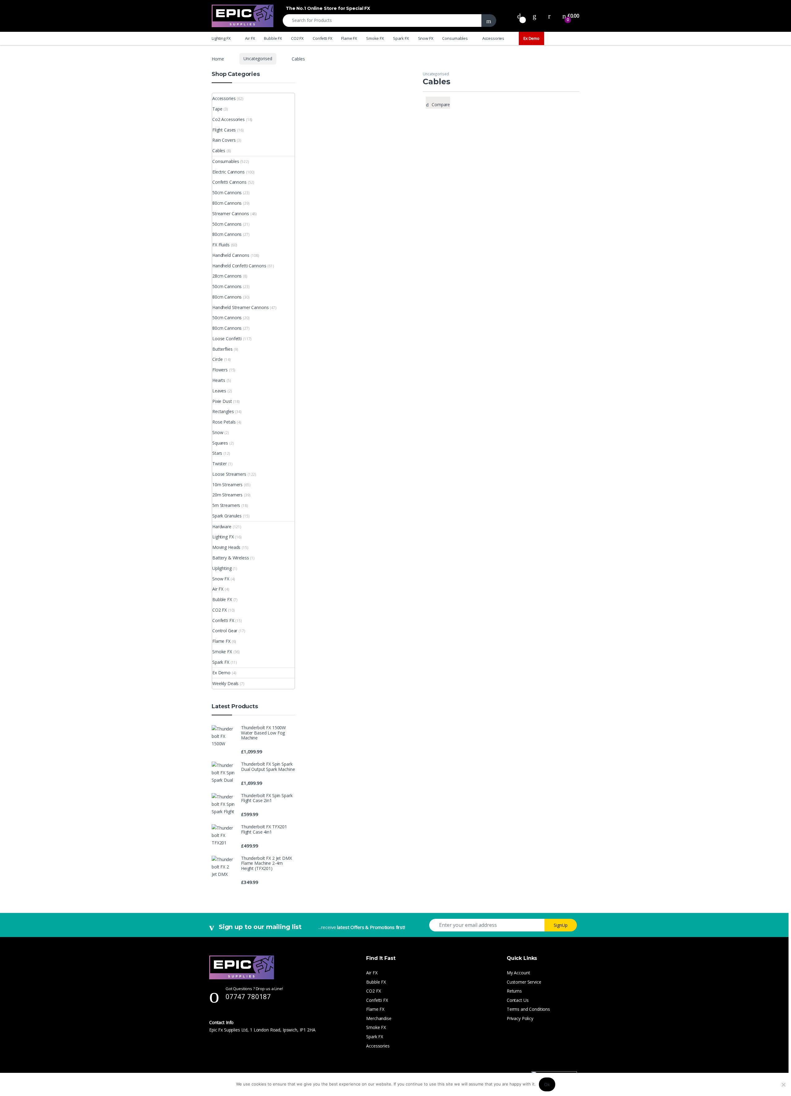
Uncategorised (257, 58)
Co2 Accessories (228, 119)
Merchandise (378, 1018)
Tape (217, 109)
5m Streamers (226, 505)
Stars (217, 453)
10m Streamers (227, 484)
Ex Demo (531, 38)
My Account (518, 973)
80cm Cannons (227, 203)
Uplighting (222, 568)
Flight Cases (224, 130)
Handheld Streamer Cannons (240, 307)
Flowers (220, 370)
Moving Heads (226, 547)
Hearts (218, 380)
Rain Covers (223, 140)
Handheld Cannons (230, 255)
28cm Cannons (227, 276)
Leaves (219, 391)
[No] (783, 1084)
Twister (219, 463)
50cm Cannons (227, 192)
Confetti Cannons (229, 182)
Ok (547, 1084)
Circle (217, 359)
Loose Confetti (227, 338)
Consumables (454, 38)
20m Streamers (227, 495)
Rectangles (223, 411)
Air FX (250, 38)
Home (218, 58)
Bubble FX (273, 38)
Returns (514, 991)
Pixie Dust (222, 401)
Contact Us (518, 1000)
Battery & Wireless (230, 558)
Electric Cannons (228, 172)
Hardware (221, 526)
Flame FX (349, 38)
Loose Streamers (229, 474)
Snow (217, 432)
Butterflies (222, 349)
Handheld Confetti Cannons (239, 266)
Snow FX (426, 38)
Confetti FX (322, 38)
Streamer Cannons (230, 213)
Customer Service (524, 982)
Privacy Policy (520, 1018)
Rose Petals (223, 422)
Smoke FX (375, 38)
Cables (218, 150)
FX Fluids (221, 245)
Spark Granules (227, 516)
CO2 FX (297, 38)
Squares (220, 443)
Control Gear (224, 631)
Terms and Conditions (528, 1009)
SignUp (561, 925)
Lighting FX (221, 38)
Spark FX (401, 38)
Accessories (493, 38)
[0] (519, 15)
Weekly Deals (225, 683)
